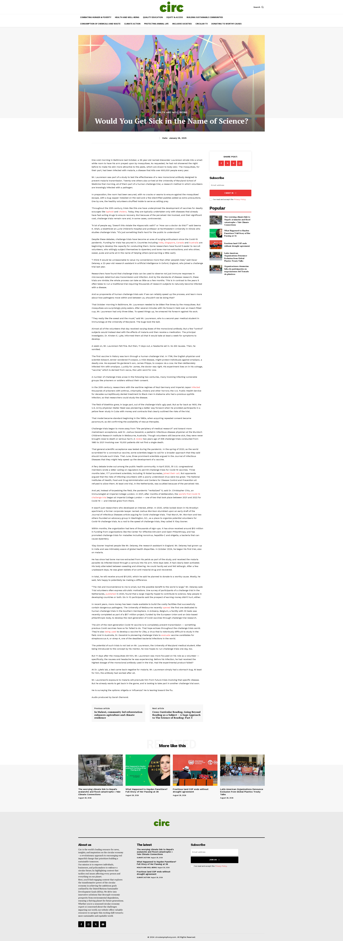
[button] (259, 7)
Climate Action (143, 858)
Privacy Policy (239, 199)
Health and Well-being (171, 112)
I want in (228, 193)
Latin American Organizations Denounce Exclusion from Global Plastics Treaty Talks (235, 257)
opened (166, 607)
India (160, 242)
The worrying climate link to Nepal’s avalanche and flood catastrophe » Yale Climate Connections (237, 221)
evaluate (165, 635)
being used (110, 631)
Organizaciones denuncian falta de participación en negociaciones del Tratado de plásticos (236, 270)
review (139, 439)
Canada (180, 242)
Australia (193, 242)
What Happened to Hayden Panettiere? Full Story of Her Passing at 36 (237, 233)
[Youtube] (103, 924)
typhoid (110, 211)
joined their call (171, 473)
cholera (123, 211)
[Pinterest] (233, 163)
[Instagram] (88, 924)
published (111, 594)
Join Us (213, 860)
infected (196, 387)
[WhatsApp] (239, 163)
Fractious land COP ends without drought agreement (237, 244)
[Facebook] (221, 163)
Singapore (170, 242)
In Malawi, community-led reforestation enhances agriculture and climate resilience (118, 715)
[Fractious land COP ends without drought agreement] (216, 244)
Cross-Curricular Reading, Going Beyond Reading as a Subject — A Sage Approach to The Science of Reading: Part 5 (176, 715)
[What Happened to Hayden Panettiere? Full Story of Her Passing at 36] (216, 233)
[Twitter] (227, 163)
